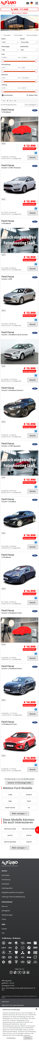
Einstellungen (11, 1038)
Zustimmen (28, 1038)
